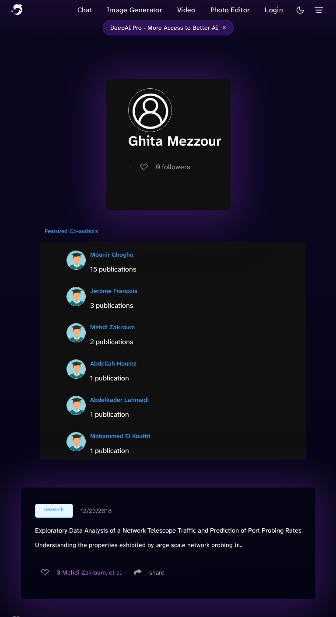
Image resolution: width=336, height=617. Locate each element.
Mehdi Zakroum (112, 327)
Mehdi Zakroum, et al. (92, 572)
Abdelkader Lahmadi (119, 400)
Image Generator (134, 9)
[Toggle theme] (300, 10)
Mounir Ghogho (111, 254)
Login (274, 9)
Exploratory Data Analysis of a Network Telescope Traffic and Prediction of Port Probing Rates (168, 530)
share (156, 572)
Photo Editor (230, 9)
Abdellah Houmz (113, 363)
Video (186, 9)
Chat (84, 9)
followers (173, 166)
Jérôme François (113, 291)
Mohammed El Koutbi (120, 436)
